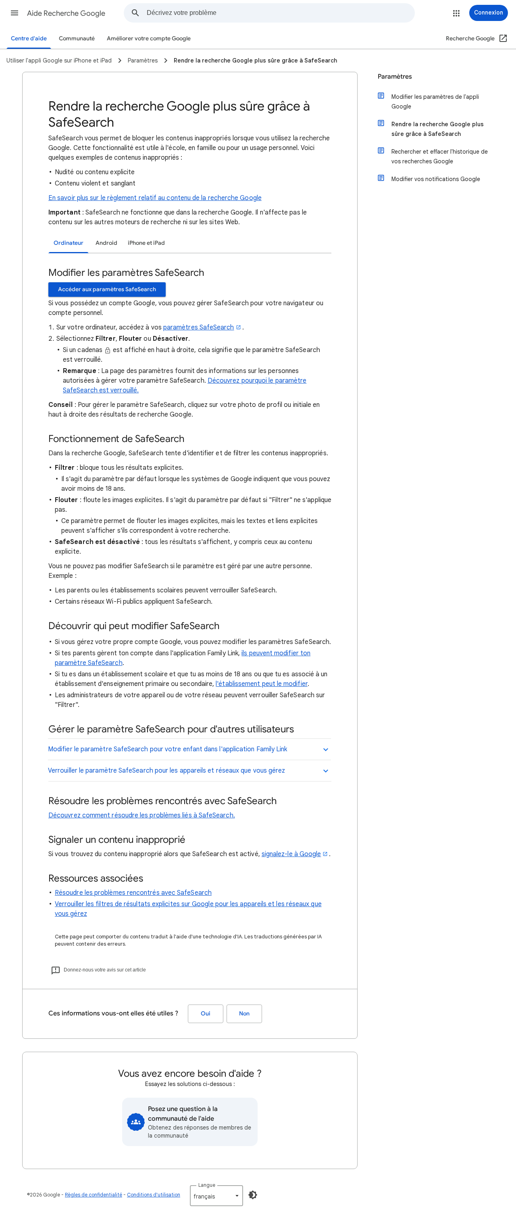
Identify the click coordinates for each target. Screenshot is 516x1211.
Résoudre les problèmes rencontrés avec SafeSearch (133, 893)
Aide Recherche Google (66, 13)
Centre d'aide (29, 38)
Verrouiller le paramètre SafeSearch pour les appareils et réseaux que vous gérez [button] (166, 771)
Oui (205, 1013)
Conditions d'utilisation (153, 1195)
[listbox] (216, 1195)
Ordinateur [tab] (68, 243)
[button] (14, 13)
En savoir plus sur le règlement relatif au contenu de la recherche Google (155, 198)
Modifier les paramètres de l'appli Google (435, 101)
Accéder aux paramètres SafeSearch (107, 289)
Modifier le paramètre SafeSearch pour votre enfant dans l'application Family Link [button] (167, 749)
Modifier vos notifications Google (435, 179)
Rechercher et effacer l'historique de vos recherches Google (439, 156)
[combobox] (280, 13)
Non (244, 1013)
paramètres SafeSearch (198, 327)
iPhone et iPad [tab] (146, 243)
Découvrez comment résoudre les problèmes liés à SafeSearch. (141, 815)
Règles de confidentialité (93, 1195)
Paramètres (395, 77)
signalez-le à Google (291, 854)
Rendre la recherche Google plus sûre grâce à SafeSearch (437, 129)
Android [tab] (106, 243)
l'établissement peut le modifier (262, 684)
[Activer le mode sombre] (252, 1195)
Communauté (77, 38)
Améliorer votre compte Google (149, 38)
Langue (206, 1185)
